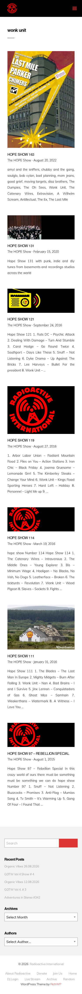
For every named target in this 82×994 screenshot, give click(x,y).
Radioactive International (47, 964)
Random (69, 979)
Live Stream (32, 979)
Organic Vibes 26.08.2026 (21, 866)
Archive (52, 979)
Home (73, 973)
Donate (42, 973)
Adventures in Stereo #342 (22, 897)
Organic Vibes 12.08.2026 (21, 882)
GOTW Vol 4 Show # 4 (19, 874)
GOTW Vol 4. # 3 (15, 889)
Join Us (57, 973)
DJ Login (12, 979)
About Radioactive (17, 973)
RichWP (55, 984)
